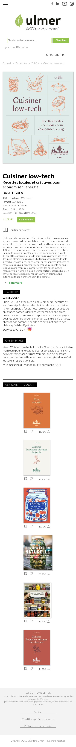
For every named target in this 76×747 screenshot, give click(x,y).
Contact (38, 712)
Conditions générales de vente (38, 719)
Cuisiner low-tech (53, 63)
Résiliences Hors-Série (25, 212)
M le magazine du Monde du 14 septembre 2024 (32, 364)
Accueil (7, 63)
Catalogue (21, 63)
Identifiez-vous (19, 47)
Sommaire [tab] (15, 282)
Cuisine (35, 63)
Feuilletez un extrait (20, 229)
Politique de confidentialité (38, 726)
